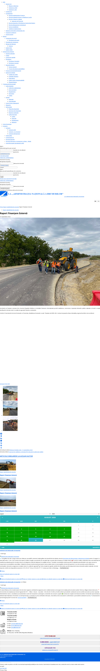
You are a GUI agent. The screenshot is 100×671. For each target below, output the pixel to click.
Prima (1, 207)
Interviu (11, 46)
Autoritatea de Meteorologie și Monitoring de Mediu (76, 558)
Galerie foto (9, 48)
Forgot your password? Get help (8, 178)
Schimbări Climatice (13, 76)
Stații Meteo (12, 78)
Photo (3, 571)
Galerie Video (9, 49)
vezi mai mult (3, 668)
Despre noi (8, 4)
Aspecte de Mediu (10, 72)
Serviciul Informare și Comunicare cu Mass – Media (18, 141)
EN (98, 201)
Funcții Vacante (9, 34)
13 (50, 532)
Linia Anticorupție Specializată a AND (15, 143)
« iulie (2, 547)
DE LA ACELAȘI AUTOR (24, 456)
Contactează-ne (10, 137)
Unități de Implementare (15, 28)
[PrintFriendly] (50, 445)
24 (7, 540)
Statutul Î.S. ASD (13, 9)
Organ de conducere (11, 32)
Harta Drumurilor (7, 124)
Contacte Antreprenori (14, 133)
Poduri (7, 55)
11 (21, 532)
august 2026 (50, 517)
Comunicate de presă (11, 38)
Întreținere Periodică (14, 61)
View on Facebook (10, 574)
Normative (11, 93)
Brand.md (8, 657)
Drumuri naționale (10, 53)
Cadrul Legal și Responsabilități (16, 80)
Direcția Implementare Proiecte (17, 15)
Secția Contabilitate (13, 27)
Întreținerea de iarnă (14, 40)
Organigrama (9, 13)
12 (35, 532)
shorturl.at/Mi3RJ (22, 597)
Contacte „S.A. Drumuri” (14, 132)
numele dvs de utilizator (20, 150)
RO (95, 201)
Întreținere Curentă (13, 63)
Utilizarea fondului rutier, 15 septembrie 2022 (21, 450)
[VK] (50, 443)
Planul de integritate (14, 109)
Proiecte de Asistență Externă (13, 70)
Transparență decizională (9, 84)
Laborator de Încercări (17, 21)
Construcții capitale (10, 57)
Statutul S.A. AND (13, 8)
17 (7, 536)
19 (35, 536)
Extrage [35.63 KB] (5, 384)
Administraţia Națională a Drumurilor (10, 550)
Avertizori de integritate (15, 111)
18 (21, 536)
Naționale (11, 99)
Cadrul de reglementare (15, 88)
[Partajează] (50, 448)
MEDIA (4, 36)
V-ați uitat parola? (4, 156)
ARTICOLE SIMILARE (7, 456)
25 (21, 540)
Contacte (5, 126)
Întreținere (8, 59)
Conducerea (9, 11)
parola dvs (16, 152)
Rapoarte (8, 105)
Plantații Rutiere (13, 82)
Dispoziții (14, 118)
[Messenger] (50, 441)
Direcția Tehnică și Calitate (15, 19)
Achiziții (7, 97)
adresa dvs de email (19, 163)
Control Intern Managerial (12, 103)
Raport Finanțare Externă (8, 475)
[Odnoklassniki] (50, 436)
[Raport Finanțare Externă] (8, 470)
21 (64, 536)
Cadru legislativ (9, 86)
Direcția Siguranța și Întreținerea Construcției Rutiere (22, 23)
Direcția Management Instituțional (17, 25)
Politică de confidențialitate (7, 157)
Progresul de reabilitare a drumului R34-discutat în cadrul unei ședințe (25, 452)
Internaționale (12, 101)
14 (64, 532)
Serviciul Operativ (10, 139)
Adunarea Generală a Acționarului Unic (15, 30)
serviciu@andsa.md (16, 625)
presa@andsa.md (15, 627)
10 (7, 532)
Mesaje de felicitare (11, 44)
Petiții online (9, 135)
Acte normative (12, 90)
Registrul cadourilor (14, 112)
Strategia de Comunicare (12, 42)
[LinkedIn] (50, 438)
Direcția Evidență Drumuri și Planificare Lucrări (20, 17)
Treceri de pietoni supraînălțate (17, 69)
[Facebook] (50, 434)
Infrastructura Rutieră (8, 51)
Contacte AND (12, 130)
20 (50, 536)
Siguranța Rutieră (10, 65)
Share (2, 576)
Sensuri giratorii (13, 67)
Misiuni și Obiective (13, 6)
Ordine (10, 95)
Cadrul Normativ (13, 114)
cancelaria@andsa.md (17, 623)
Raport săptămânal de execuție (11, 207)
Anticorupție (9, 107)
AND (4, 2)
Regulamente (12, 91)
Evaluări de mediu (13, 74)
